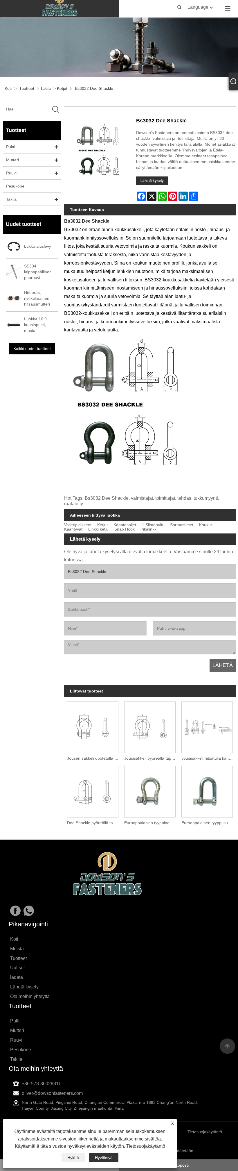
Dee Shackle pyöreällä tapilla (93, 822)
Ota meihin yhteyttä (30, 996)
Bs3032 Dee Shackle (94, 88)
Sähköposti (178, 1165)
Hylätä (73, 1157)
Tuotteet (26, 88)
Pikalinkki (148, 529)
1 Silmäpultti (153, 525)
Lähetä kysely (152, 181)
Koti (8, 88)
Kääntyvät (73, 529)
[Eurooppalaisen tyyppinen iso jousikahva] (149, 790)
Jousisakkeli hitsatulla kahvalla (208, 758)
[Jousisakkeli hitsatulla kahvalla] (207, 726)
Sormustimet (181, 525)
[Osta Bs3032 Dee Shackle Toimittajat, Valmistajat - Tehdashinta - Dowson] (59, 8)
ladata (16, 977)
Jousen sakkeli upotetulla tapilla (94, 758)
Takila (45, 88)
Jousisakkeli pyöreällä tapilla (150, 758)
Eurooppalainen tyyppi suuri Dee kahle (208, 822)
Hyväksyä (104, 1157)
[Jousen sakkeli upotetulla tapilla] (92, 726)
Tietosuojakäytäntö (145, 1146)
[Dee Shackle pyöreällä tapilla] (92, 790)
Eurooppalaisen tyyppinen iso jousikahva (151, 822)
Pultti (10, 146)
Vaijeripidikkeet (77, 525)
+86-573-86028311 (41, 1083)
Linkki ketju (98, 529)
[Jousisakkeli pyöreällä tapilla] (149, 726)
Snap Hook (124, 529)
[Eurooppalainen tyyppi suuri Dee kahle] (207, 790)
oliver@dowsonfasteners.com (52, 1093)
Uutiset (17, 967)
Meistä (17, 948)
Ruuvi (11, 173)
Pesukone (15, 186)
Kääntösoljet (124, 525)
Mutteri (12, 160)
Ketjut (62, 88)
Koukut (205, 525)
